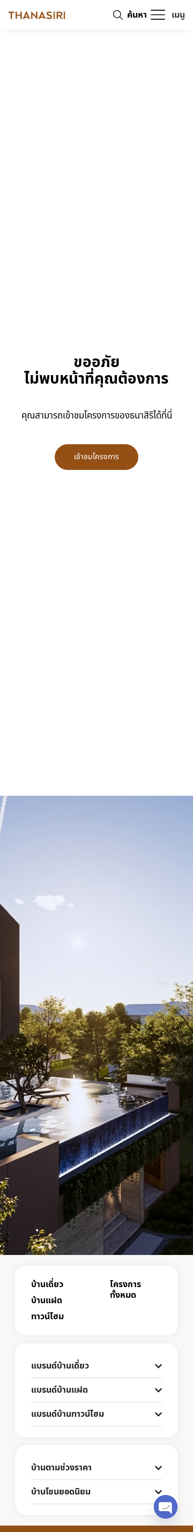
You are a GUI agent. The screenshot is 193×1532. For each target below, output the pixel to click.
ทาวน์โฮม (47, 1316)
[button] (167, 14)
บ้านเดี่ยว (47, 1284)
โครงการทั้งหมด (125, 1290)
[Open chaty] (165, 1507)
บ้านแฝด (46, 1300)
